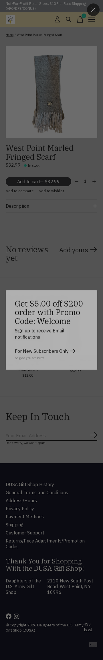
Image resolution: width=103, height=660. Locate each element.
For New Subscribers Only (42, 351)
